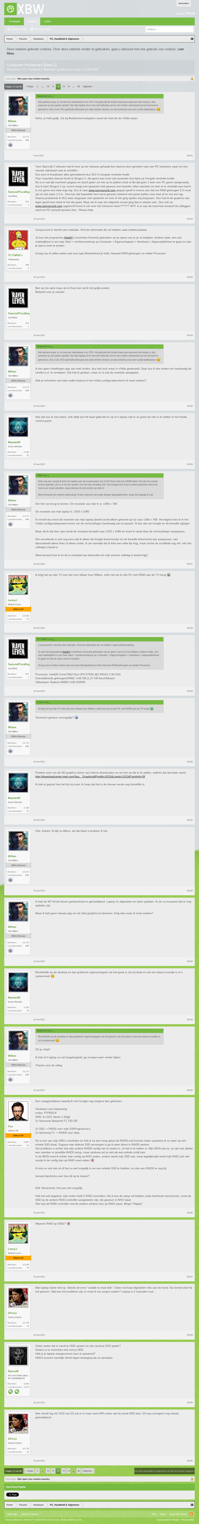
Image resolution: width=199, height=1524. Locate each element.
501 (27, 202)
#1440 (190, 1461)
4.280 (26, 1384)
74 (68, 86)
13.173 (26, 137)
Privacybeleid (187, 1520)
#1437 (190, 1277)
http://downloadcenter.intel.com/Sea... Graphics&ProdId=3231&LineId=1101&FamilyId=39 (90, 776)
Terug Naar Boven (178, 1514)
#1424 (190, 335)
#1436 (190, 1212)
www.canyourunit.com (102, 190)
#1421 (190, 155)
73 (63, 86)
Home (163, 1514)
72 (58, 86)
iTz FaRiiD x (15, 255)
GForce (12, 1313)
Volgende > (88, 86)
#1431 (190, 820)
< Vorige (29, 86)
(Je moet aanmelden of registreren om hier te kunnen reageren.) (164, 1471)
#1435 (190, 1090)
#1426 (190, 464)
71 (53, 86)
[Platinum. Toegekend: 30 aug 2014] (10, 145)
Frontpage (14, 21)
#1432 (190, 890)
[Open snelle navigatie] (192, 38)
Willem (12, 121)
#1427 (190, 564)
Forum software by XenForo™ (32, 1520)
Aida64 (68, 237)
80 (79, 86)
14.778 (26, 1323)
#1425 (190, 406)
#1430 (190, 762)
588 (27, 265)
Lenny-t (77, 69)
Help (154, 1514)
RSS (191, 1514)
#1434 (190, 1019)
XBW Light (12, 1514)
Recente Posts (42, 29)
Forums (32, 21)
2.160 (26, 452)
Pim (10, 1126)
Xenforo (34, 1514)
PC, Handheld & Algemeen (39, 69)
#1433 (190, 961)
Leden (47, 21)
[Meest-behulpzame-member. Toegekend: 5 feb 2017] (17, 1391)
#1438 (190, 1335)
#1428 (190, 628)
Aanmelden (183, 3)
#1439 (190, 1402)
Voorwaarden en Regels (168, 1520)
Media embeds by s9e (71, 1520)
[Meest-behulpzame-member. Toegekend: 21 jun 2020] (10, 1391)
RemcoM (13, 1371)
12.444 (26, 616)
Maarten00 (14, 442)
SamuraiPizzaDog (19, 191)
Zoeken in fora (19, 29)
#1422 (190, 219)
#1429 (190, 691)
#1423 (190, 277)
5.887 (26, 1142)
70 (48, 86)
